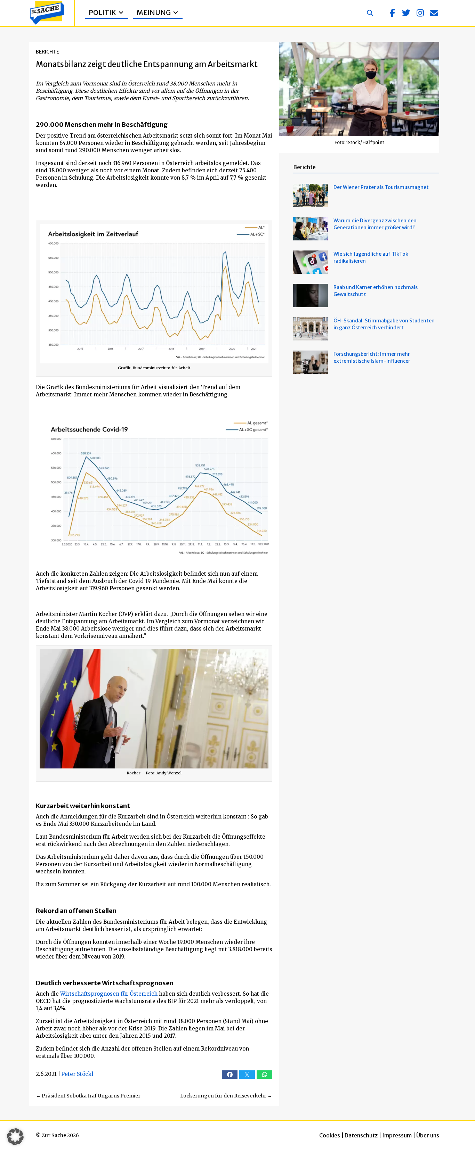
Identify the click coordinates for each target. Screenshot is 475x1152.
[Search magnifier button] (370, 13)
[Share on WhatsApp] (264, 1074)
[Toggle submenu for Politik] (121, 13)
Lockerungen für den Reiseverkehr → (226, 1096)
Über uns (427, 1135)
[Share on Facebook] (230, 1074)
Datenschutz (361, 1135)
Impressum (397, 1135)
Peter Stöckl (77, 1074)
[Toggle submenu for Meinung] (175, 13)
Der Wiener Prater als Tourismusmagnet (381, 187)
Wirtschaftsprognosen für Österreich (109, 993)
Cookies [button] (329, 1135)
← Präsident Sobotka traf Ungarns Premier (88, 1096)
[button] (392, 13)
